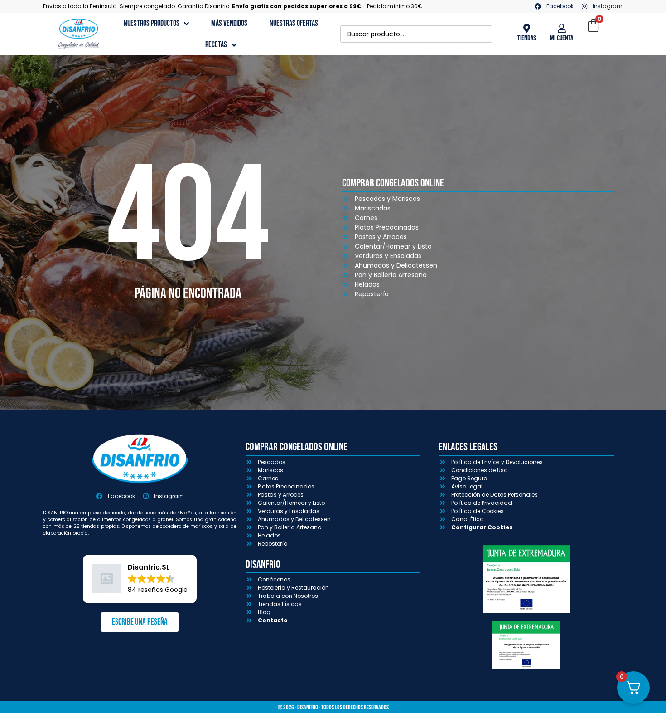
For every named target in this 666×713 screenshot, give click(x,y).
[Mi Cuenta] (561, 28)
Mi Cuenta (561, 38)
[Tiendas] (526, 28)
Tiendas (526, 38)
